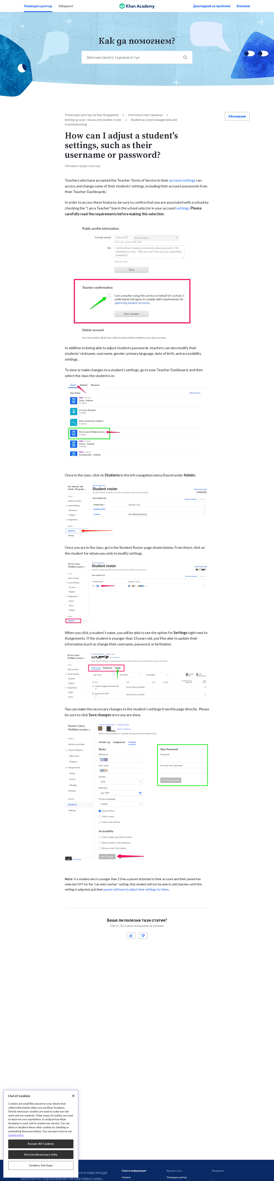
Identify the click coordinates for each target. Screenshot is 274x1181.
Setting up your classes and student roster (93, 119)
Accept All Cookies (41, 1143)
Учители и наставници (145, 115)
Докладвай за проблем (211, 6)
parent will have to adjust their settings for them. (136, 889)
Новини (126, 1177)
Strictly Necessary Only (40, 1154)
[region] (40, 1134)
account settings (182, 180)
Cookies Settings (41, 1165)
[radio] (131, 935)
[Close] (73, 1095)
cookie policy (16, 1135)
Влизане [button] (243, 6)
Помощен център (38, 6)
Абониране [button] (237, 116)
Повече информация (134, 1170)
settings (182, 208)
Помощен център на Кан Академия (92, 115)
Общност (66, 6)
